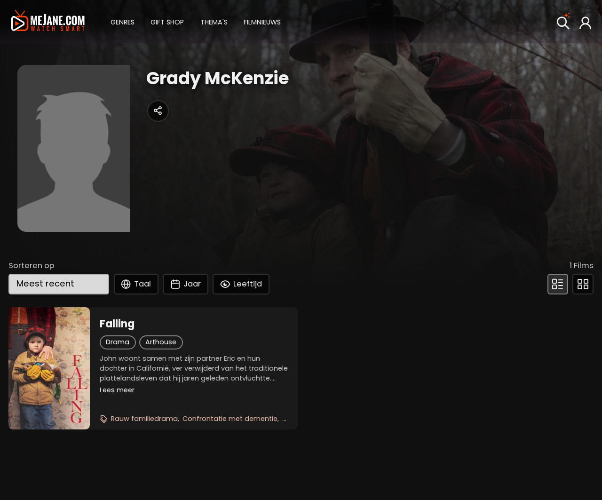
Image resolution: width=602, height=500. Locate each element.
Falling (117, 324)
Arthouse (160, 342)
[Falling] (49, 368)
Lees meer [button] (117, 390)
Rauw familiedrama (144, 418)
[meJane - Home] (48, 21)
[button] (123, 21)
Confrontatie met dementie (229, 418)
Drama (117, 342)
